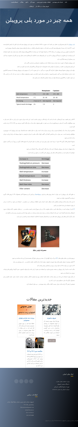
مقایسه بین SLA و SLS (34, 351)
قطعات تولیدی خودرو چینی (44, 2)
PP (74, 209)
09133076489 (30, 415)
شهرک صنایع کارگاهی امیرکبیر (61, 387)
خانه (66, 2)
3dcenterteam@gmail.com (27, 407)
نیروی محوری (51, 318)
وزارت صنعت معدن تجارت (62, 381)
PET (57, 258)
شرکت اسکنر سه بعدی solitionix (60, 389)
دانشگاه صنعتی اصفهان (63, 384)
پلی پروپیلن (72, 44)
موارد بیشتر (52, 340)
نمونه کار (32, 2)
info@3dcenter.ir (29, 410)
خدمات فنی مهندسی (57, 2)
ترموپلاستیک (38, 194)
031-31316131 (30, 412)
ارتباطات (31, 6)
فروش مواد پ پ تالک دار (42, 6)
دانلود (26, 2)
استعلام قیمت (14, 2)
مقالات (21, 2)
